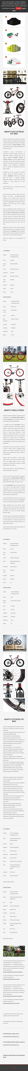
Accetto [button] (18, 8)
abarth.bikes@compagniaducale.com (11, 1036)
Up (13, 1067)
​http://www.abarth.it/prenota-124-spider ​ (11, 979)
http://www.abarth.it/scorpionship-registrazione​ (13, 972)
